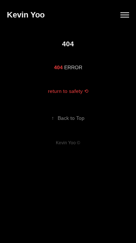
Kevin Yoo (26, 14)
